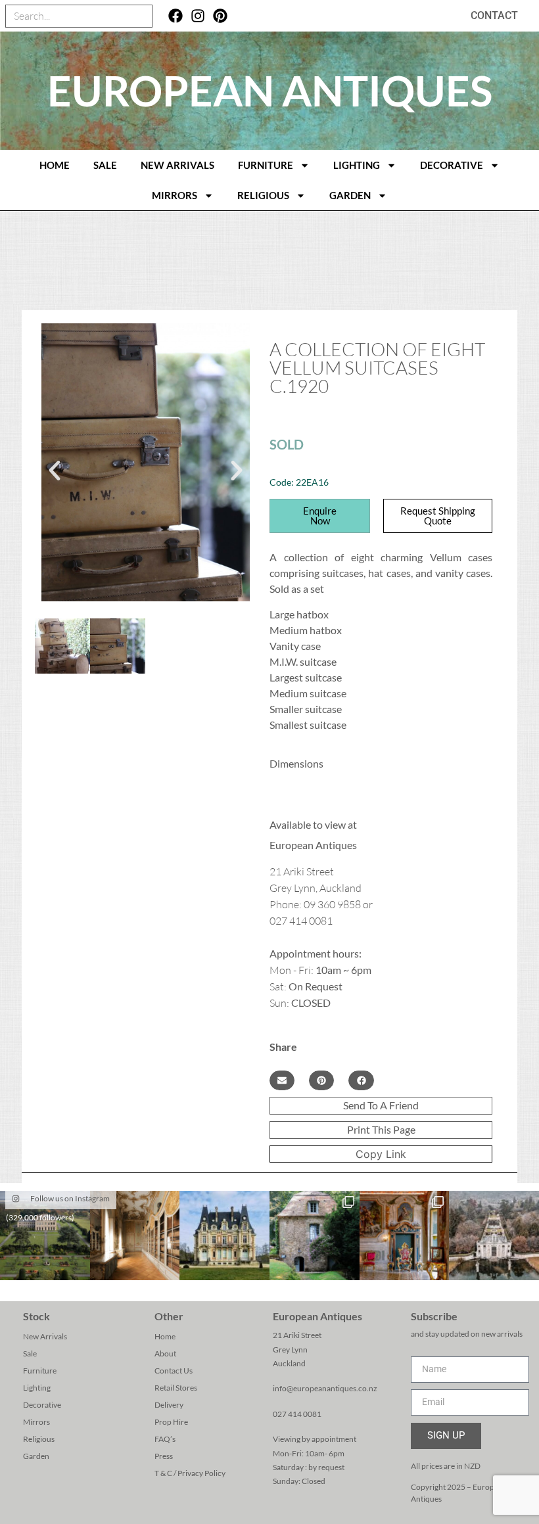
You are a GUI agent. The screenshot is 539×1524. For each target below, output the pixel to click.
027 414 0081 (297, 1414)
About (165, 1353)
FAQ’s (165, 1439)
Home (165, 1336)
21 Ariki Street (297, 1335)
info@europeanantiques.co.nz (325, 1388)
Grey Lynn (290, 1349)
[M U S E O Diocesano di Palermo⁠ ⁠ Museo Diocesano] (405, 1236)
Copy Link (381, 1154)
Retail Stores (175, 1388)
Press (163, 1456)
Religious (263, 195)
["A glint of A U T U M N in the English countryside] (45, 1236)
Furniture (265, 165)
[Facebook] (176, 16)
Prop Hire (171, 1422)
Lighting (356, 165)
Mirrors (174, 195)
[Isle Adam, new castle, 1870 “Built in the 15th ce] (224, 1236)
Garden (350, 195)
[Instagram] (198, 16)
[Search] (140, 16)
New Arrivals (177, 165)
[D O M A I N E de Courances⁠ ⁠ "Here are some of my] (315, 1236)
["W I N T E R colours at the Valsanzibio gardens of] (494, 1236)
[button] (54, 470)
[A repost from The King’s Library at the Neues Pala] (135, 1236)
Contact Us (173, 1370)
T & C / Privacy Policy (189, 1473)
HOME (54, 165)
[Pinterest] (220, 16)
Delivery (168, 1405)
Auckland (289, 1363)
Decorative (451, 165)
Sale (105, 165)
